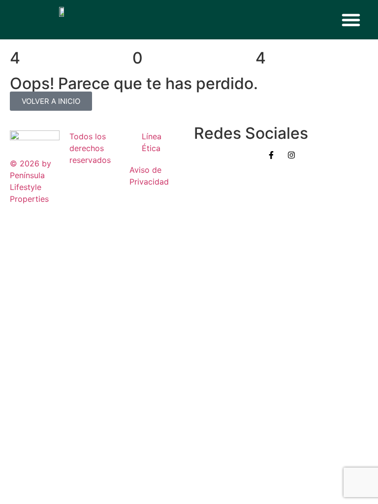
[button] (351, 19)
